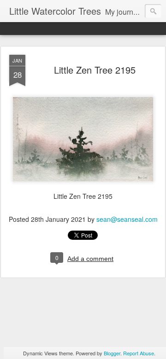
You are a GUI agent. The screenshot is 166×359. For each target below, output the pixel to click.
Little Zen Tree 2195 (95, 69)
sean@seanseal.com (127, 219)
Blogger (112, 353)
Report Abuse (138, 353)
